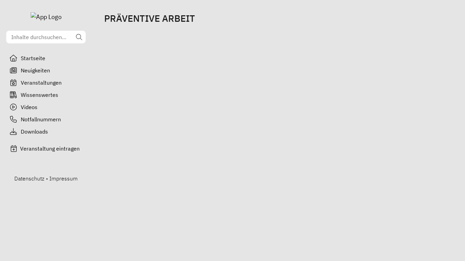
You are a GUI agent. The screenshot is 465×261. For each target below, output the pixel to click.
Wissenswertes (39, 94)
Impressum (63, 178)
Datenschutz (29, 178)
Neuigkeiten (35, 70)
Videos (29, 107)
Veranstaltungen (41, 82)
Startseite (33, 58)
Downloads (34, 131)
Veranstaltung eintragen (50, 148)
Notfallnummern (41, 119)
